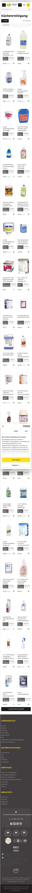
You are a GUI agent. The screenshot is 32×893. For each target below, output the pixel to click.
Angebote (4, 804)
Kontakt (3, 726)
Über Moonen (5, 752)
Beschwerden (5, 735)
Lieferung (4, 730)
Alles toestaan (16, 459)
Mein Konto (4, 797)
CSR (2, 755)
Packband (4, 784)
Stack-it (3, 786)
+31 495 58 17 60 (16, 819)
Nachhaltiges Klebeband (8, 775)
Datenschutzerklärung (8, 742)
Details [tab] (16, 431)
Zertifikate (4, 759)
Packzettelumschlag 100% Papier (11, 779)
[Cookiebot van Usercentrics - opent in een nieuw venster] (23, 426)
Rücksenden (5, 733)
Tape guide (4, 782)
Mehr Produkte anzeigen (17, 709)
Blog (2, 757)
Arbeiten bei (5, 762)
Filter (5, 20)
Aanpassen (15, 465)
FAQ (2, 737)
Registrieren (4, 802)
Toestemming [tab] (6, 431)
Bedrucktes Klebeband (8, 777)
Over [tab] (26, 431)
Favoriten (4, 799)
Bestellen (4, 728)
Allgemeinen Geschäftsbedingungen (12, 740)
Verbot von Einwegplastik (8, 772)
